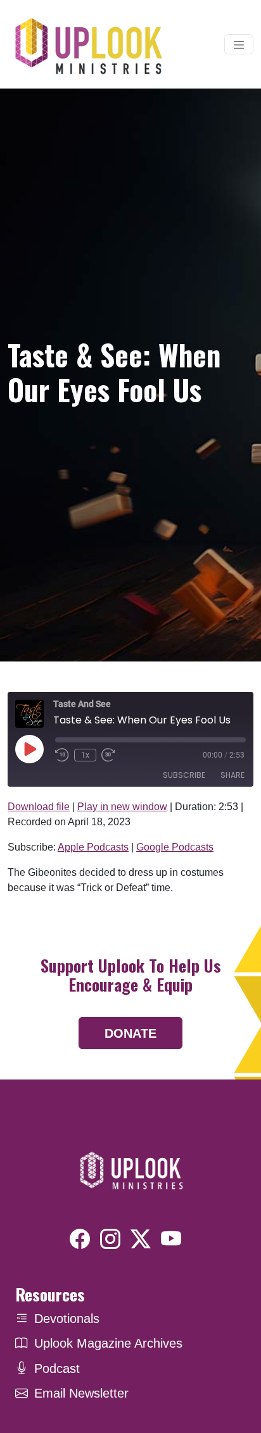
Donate (130, 1033)
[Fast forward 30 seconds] (108, 755)
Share (232, 775)
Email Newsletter (81, 1393)
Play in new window (122, 806)
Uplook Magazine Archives (108, 1343)
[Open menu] (238, 44)
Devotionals (66, 1318)
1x (85, 755)
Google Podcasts (174, 847)
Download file (39, 806)
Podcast (57, 1368)
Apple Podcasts (93, 847)
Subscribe (184, 775)
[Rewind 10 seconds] (62, 755)
